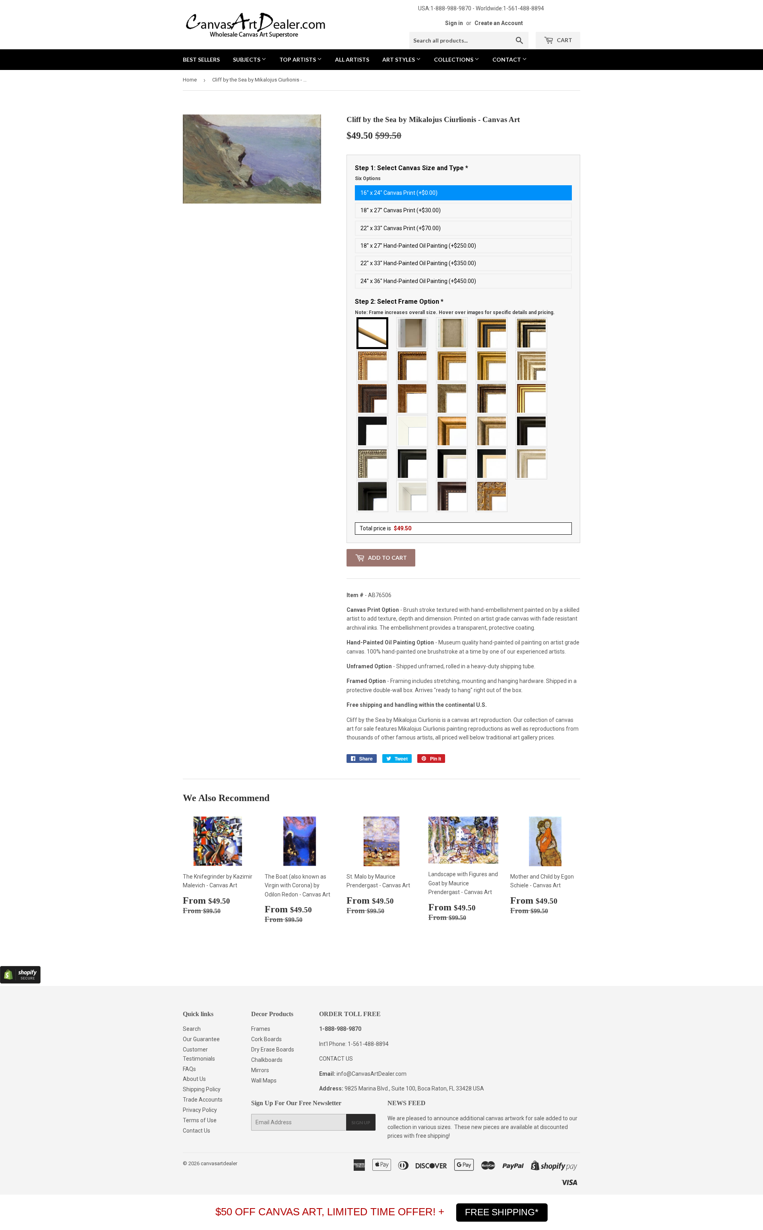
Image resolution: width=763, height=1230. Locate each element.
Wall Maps (264, 1080)
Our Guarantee (201, 1039)
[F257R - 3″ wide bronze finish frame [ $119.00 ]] (452, 365)
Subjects (247, 59)
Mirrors (260, 1070)
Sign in (454, 23)
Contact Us (196, 1130)
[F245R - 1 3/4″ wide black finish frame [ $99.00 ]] (373, 431)
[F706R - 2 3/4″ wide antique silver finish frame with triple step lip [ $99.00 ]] (532, 463)
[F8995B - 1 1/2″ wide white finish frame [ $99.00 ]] (412, 431)
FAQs (189, 1069)
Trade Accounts (203, 1099)
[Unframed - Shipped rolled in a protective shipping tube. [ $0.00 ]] (373, 333)
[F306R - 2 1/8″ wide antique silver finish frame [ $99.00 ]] (452, 398)
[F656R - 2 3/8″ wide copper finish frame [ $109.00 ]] (412, 365)
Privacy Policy (200, 1110)
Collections (454, 59)
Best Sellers (201, 59)
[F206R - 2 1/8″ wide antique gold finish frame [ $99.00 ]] (412, 398)
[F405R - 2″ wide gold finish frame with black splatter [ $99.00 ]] (532, 398)
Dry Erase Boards (272, 1049)
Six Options (368, 178)
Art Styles (399, 59)
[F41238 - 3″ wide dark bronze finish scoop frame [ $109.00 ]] (452, 496)
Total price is (385, 528)
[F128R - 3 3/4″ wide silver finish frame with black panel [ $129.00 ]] (532, 333)
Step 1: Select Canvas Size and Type (411, 173)
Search (192, 1029)
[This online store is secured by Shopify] (20, 981)
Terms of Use (200, 1120)
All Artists (352, 59)
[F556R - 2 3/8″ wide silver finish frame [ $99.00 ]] (373, 463)
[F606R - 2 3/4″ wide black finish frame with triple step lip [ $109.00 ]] (412, 463)
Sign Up (360, 1122)
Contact (507, 59)
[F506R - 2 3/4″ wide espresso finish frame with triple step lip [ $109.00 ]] (532, 431)
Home (190, 80)
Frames (260, 1029)
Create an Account (498, 23)
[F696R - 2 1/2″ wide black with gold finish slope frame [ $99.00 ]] (492, 463)
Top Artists (298, 59)
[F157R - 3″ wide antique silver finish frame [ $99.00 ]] (532, 365)
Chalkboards (267, 1060)
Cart (564, 40)
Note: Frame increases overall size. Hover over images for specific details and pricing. (455, 312)
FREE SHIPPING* (501, 1212)
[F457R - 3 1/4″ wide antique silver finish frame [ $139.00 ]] (492, 431)
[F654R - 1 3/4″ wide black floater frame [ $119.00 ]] (373, 496)
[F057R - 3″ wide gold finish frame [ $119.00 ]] (492, 365)
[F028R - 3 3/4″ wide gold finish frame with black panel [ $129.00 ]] (492, 333)
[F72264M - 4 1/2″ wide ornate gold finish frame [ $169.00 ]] (492, 496)
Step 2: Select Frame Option (455, 306)
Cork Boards (266, 1039)
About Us (194, 1079)
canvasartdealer (219, 1163)
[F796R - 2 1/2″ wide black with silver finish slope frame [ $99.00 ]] (452, 463)
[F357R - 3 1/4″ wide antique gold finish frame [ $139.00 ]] (452, 431)
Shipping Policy (202, 1089)
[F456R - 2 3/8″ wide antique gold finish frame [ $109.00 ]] (373, 365)
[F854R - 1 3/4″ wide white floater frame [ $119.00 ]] (412, 496)
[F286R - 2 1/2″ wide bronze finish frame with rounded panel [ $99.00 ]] (492, 398)
